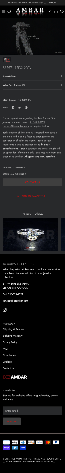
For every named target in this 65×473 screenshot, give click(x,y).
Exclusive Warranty (12, 336)
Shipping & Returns (13, 329)
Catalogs (7, 362)
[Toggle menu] (3, 11)
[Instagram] (4, 310)
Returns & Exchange (14, 174)
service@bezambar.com (16, 126)
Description (9, 76)
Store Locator (10, 355)
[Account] (48, 11)
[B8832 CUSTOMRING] (30, 234)
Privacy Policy (10, 342)
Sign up (11, 421)
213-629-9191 (37, 122)
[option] (32, 36)
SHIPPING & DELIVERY (14, 167)
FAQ (5, 349)
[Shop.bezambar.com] (30, 11)
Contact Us (32, 182)
